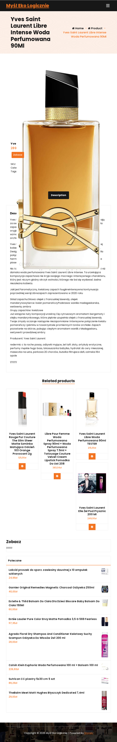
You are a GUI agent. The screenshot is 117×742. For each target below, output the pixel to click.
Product (96, 28)
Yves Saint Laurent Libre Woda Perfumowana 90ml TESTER (92, 438)
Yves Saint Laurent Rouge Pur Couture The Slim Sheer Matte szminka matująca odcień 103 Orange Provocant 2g (22, 443)
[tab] (58, 195)
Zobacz (18, 154)
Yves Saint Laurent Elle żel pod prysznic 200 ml (92, 511)
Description (58, 195)
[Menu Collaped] (108, 6)
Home (79, 28)
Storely (88, 733)
